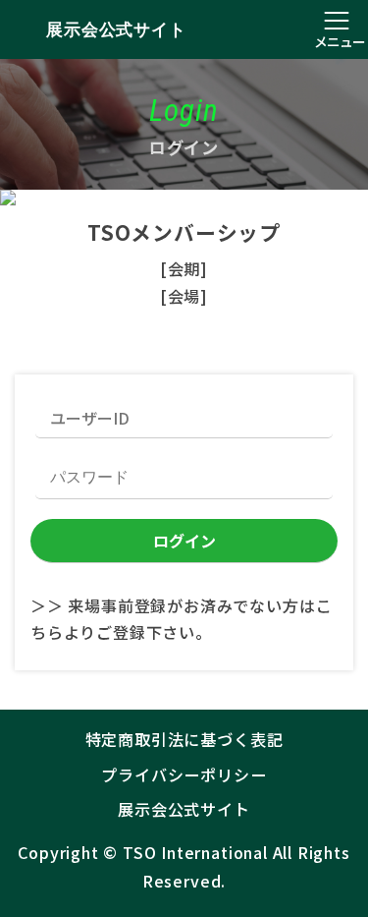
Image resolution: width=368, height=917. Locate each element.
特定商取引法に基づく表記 (184, 739)
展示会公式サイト (115, 29)
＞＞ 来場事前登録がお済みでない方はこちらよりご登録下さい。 (181, 619)
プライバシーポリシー (183, 774)
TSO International (195, 852)
